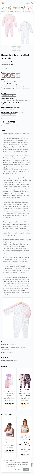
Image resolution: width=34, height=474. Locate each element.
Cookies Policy (12, 466)
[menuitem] (27, 3)
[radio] (2, 62)
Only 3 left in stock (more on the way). (24, 88)
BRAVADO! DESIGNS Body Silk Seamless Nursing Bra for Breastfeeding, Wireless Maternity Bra (24, 441)
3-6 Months (5, 81)
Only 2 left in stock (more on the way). (9, 110)
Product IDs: (7, 352)
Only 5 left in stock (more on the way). (9, 91)
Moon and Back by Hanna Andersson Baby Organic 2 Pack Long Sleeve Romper (24, 393)
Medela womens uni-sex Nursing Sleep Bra (9, 441)
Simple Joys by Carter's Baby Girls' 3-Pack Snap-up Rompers (9, 393)
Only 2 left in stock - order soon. (24, 100)
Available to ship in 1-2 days (9, 86)
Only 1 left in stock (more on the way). (9, 88)
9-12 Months (13, 81)
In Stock (20, 86)
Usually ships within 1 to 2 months (9, 114)
